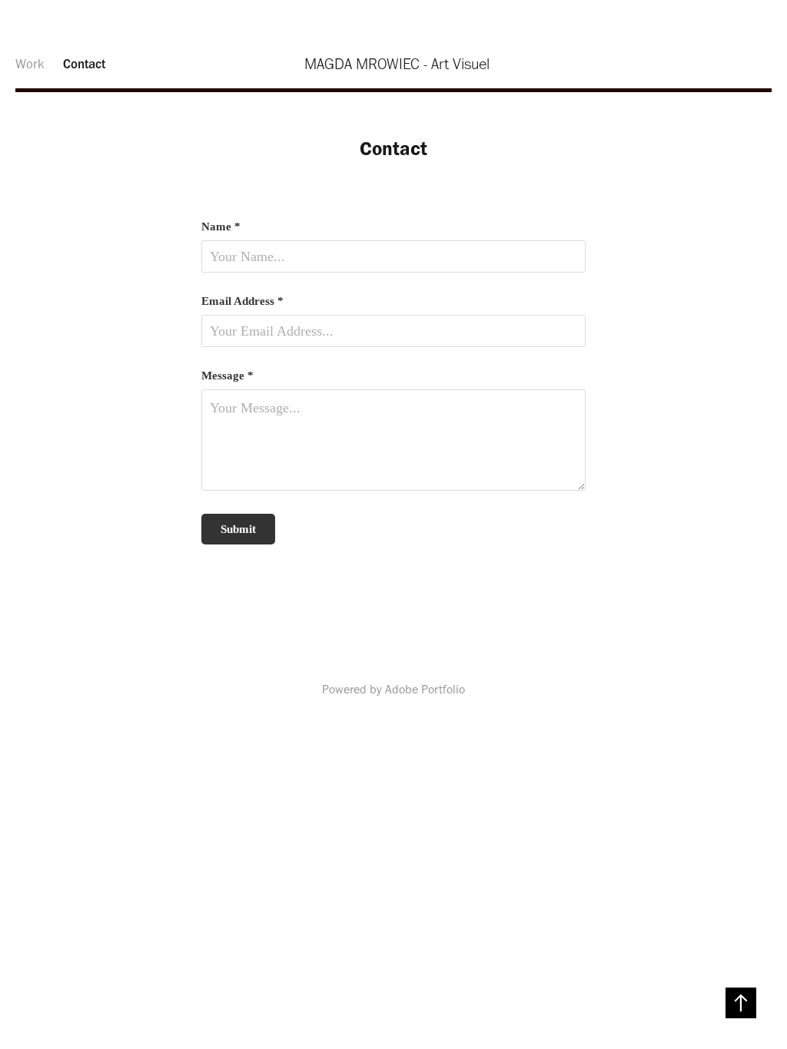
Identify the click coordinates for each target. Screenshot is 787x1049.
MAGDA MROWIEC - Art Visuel (397, 64)
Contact (84, 63)
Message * (227, 376)
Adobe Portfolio (425, 689)
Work (30, 63)
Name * (221, 227)
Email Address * (242, 301)
